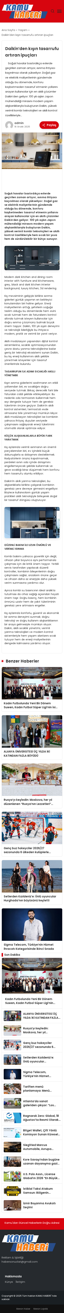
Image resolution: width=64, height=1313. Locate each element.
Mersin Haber (23, 1308)
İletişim (20, 1282)
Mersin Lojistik (40, 1308)
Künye (9, 1282)
